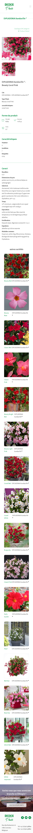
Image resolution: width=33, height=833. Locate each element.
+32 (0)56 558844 (25, 826)
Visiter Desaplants (16, 805)
